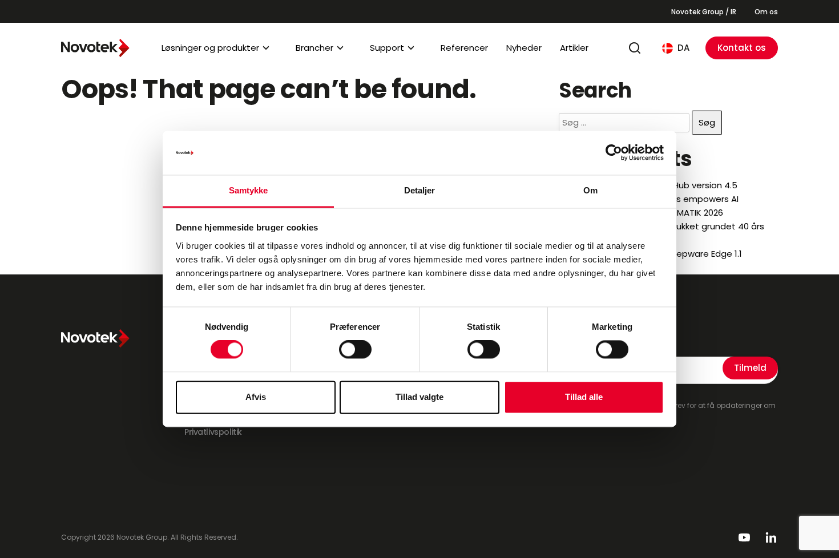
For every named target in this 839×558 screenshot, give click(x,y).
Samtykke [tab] (248, 190)
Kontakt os (741, 48)
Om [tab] (590, 190)
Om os (766, 12)
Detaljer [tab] (419, 190)
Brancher (314, 48)
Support (387, 48)
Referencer (464, 48)
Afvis (255, 397)
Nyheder (524, 48)
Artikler (574, 48)
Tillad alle (584, 397)
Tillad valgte (419, 397)
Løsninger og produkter (210, 48)
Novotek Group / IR (703, 12)
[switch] (355, 350)
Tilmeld (750, 368)
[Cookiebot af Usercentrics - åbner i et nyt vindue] (614, 152)
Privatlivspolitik (213, 432)
